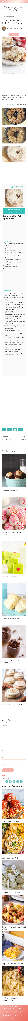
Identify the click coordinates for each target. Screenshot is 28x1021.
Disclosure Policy (5, 106)
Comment (5, 725)
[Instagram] (6, 1)
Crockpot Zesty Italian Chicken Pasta (10, 999)
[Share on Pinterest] (9, 429)
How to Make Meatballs (11, 821)
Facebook (13, 186)
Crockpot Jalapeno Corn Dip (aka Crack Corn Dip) (13, 857)
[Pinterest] (9, 1)
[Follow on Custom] (21, 781)
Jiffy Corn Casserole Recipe (12, 964)
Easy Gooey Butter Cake (11, 618)
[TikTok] (13, 1)
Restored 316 (17, 1018)
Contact (21, 1008)
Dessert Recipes (10, 16)
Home (3, 16)
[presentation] (14, 470)
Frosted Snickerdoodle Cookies (13, 705)
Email (4, 757)
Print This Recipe (15, 209)
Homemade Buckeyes (10, 490)
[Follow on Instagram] (17, 781)
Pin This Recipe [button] (14, 212)
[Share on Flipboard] (15, 429)
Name (4, 750)
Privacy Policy (14, 1006)
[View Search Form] (25, 1)
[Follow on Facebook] (10, 781)
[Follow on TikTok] (14, 781)
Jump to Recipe (15, 34)
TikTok (13, 188)
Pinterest (5, 188)
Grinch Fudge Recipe (10, 576)
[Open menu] (26, 8)
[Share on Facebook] (4, 429)
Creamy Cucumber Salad (11, 892)
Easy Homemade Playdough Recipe (7, 439)
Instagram (20, 186)
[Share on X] (20, 429)
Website (4, 764)
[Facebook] (3, 1)
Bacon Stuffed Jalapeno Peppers (21, 439)
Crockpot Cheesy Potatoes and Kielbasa (14, 928)
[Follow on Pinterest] (6, 781)
